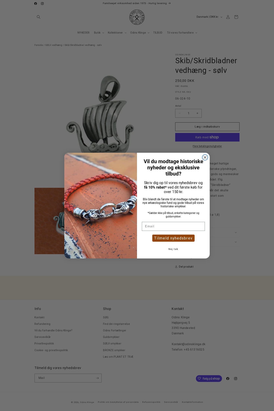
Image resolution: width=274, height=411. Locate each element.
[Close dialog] (205, 157)
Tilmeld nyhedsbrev (173, 238)
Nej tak (173, 249)
